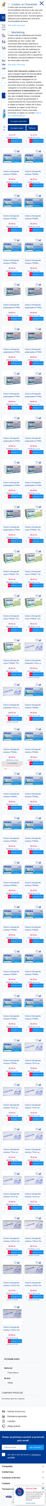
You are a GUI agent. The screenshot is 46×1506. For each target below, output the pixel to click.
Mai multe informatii (16, 25)
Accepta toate (16, 128)
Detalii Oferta (30, 1503)
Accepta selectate (18, 121)
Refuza (32, 128)
